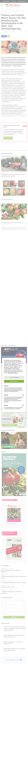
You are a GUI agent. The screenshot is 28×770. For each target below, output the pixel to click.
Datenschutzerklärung (13, 372)
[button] (14, 377)
